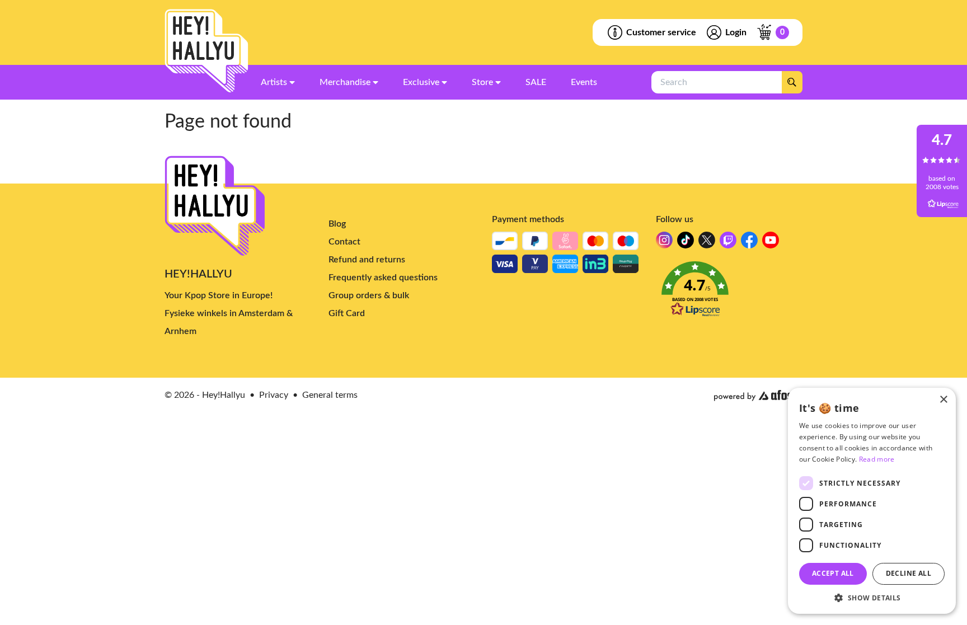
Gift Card (346, 313)
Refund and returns (366, 259)
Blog (337, 223)
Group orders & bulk (368, 295)
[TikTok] (685, 243)
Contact (344, 241)
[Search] (791, 82)
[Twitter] (706, 243)
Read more (877, 459)
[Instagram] (664, 243)
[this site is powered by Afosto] (758, 395)
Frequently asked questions (383, 277)
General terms (330, 395)
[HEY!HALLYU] (206, 51)
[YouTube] (770, 243)
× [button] (943, 400)
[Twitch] (728, 243)
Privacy (273, 395)
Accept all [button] (833, 573)
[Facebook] (749, 243)
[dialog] (872, 501)
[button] (729, 292)
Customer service (661, 32)
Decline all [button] (908, 573)
